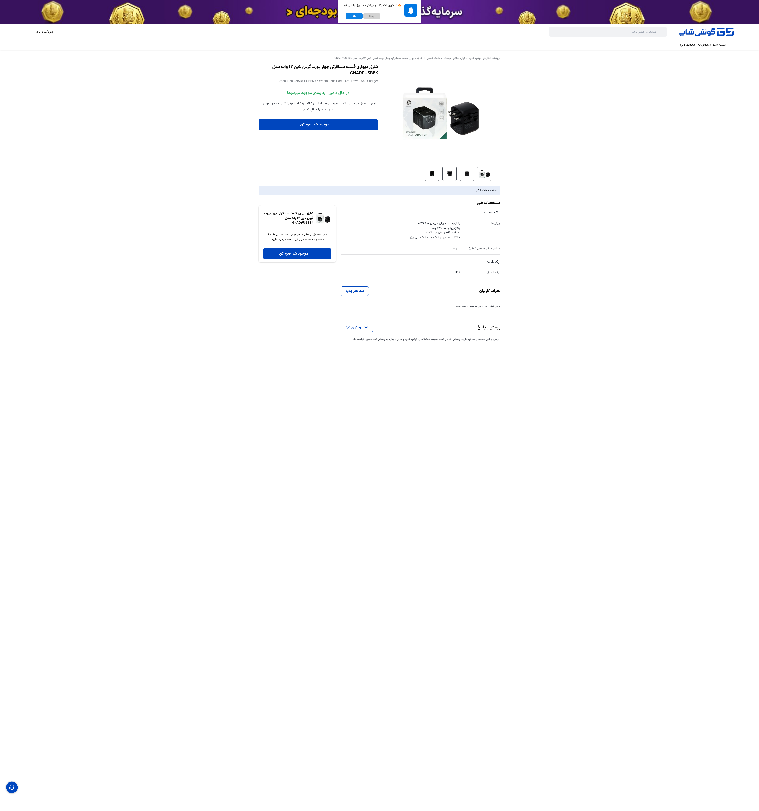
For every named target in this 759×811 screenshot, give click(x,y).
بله (354, 16)
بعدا (371, 16)
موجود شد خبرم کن (314, 124)
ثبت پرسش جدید (357, 327)
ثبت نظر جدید (355, 291)
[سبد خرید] (28, 32)
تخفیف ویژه (687, 44)
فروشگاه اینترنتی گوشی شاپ (484, 58)
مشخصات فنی (486, 190)
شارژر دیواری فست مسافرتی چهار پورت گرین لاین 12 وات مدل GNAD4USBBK (378, 58)
